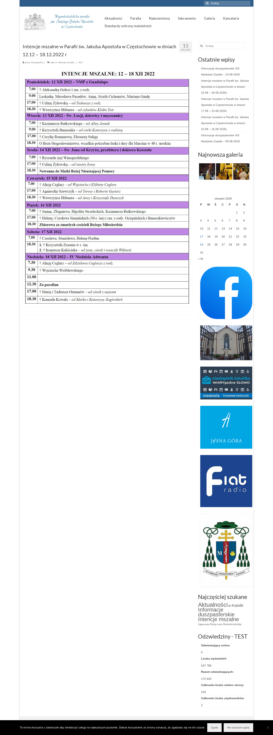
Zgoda (214, 727)
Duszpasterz (37, 62)
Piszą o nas (216, 624)
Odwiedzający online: (216, 645)
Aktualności (213, 604)
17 (201, 236)
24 (201, 244)
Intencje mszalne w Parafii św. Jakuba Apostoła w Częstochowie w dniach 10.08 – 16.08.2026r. (225, 123)
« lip (200, 258)
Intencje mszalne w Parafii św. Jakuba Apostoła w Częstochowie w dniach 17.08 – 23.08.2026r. (225, 104)
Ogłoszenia (203, 624)
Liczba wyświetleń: (214, 658)
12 (216, 228)
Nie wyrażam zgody (238, 727)
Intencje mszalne (66, 62)
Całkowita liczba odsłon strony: (223, 685)
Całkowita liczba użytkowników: (223, 698)
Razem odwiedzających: (218, 671)
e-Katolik (235, 605)
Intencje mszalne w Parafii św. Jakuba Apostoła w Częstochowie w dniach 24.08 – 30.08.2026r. (225, 86)
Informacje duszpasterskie (216, 612)
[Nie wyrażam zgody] (268, 728)
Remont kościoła (232, 624)
